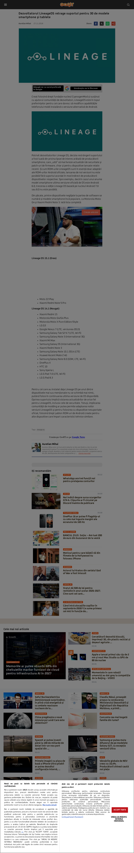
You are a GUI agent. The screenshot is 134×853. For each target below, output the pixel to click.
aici (22, 832)
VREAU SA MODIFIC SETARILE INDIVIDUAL (119, 819)
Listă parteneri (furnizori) (72, 817)
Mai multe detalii (50, 805)
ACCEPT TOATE (120, 810)
